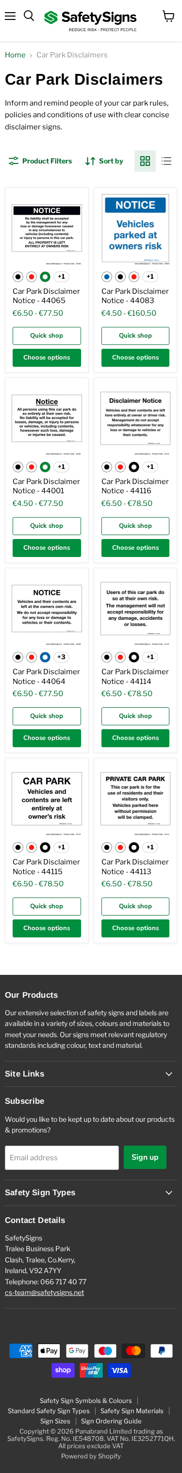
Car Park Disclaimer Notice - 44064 (46, 676)
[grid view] (145, 161)
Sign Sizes (55, 1421)
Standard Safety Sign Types (49, 1411)
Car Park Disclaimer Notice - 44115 (46, 867)
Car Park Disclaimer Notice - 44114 (135, 676)
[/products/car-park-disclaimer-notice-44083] (135, 229)
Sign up (145, 1157)
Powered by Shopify (91, 1456)
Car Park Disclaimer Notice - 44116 (135, 486)
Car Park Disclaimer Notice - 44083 (135, 296)
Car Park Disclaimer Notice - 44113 (135, 867)
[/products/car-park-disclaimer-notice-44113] (135, 800)
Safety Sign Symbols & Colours (86, 1400)
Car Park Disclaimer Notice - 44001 (46, 486)
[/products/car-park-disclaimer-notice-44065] (47, 229)
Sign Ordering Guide (111, 1421)
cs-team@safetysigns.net (44, 1292)
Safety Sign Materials (132, 1411)
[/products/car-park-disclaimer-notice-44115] (47, 800)
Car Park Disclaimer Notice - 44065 (46, 296)
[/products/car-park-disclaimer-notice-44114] (135, 610)
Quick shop (46, 335)
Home (15, 55)
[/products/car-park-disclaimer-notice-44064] (47, 610)
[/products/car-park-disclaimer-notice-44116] (135, 419)
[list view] (166, 161)
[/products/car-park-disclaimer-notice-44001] (47, 419)
